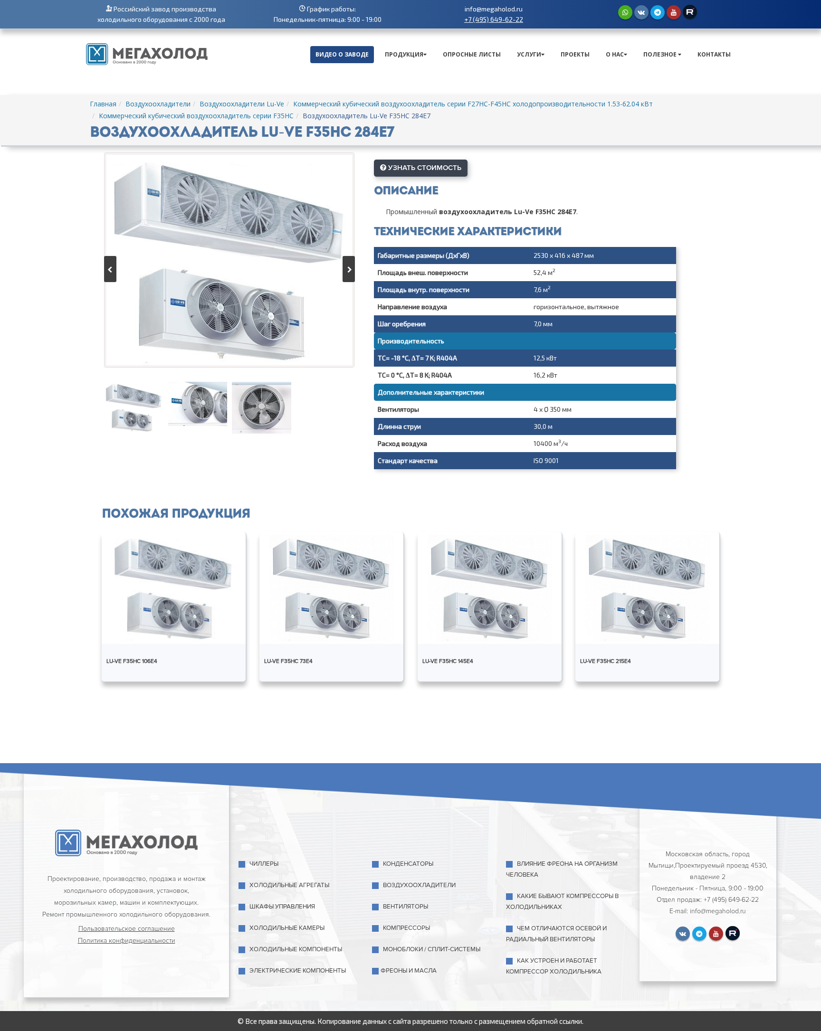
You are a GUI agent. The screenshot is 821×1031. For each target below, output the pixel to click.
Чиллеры (263, 864)
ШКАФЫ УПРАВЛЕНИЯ (282, 906)
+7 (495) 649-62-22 (493, 19)
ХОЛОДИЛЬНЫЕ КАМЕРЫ (287, 928)
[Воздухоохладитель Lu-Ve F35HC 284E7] (229, 260)
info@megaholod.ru (494, 9)
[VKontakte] (641, 12)
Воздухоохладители (158, 103)
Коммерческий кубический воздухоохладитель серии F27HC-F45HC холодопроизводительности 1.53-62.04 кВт (473, 103)
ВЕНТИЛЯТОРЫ (405, 906)
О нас (615, 54)
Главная (103, 103)
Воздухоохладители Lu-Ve (242, 103)
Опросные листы (472, 54)
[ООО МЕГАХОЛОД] (147, 53)
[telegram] (657, 12)
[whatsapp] (625, 12)
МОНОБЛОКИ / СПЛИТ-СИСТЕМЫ (431, 949)
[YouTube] (674, 12)
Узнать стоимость (423, 167)
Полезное (660, 54)
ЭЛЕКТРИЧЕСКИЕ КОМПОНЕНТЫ (297, 970)
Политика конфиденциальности (126, 940)
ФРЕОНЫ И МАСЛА (409, 970)
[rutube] (690, 12)
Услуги (529, 54)
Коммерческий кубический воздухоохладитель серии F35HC (196, 115)
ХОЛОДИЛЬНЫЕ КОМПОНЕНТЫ (295, 949)
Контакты (714, 54)
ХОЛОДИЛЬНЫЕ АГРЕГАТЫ (289, 885)
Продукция (404, 54)
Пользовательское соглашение (126, 929)
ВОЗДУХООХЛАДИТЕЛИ (419, 885)
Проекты (575, 54)
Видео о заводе (342, 54)
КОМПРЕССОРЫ (406, 928)
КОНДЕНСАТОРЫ (408, 864)
